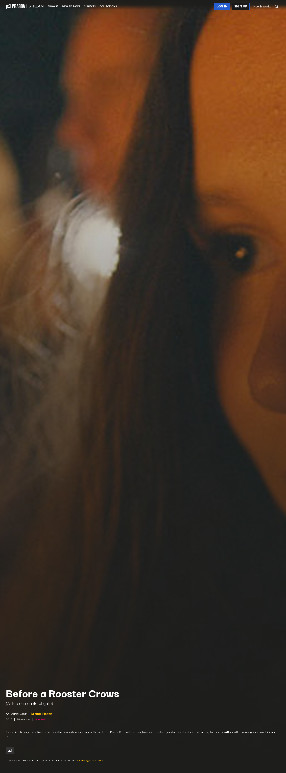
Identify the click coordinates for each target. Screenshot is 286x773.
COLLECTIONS (108, 6)
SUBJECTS (89, 6)
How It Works (262, 6)
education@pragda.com (89, 760)
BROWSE (53, 6)
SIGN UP (240, 6)
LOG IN (222, 6)
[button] (276, 6)
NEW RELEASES (71, 6)
